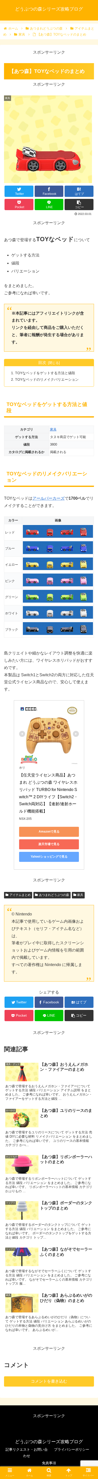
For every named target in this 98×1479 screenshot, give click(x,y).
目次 (42, 362)
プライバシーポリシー (71, 1449)
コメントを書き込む (49, 1381)
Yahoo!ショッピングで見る (49, 856)
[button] (88, 825)
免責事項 (49, 1463)
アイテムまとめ (20, 895)
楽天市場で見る (49, 844)
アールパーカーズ (48, 498)
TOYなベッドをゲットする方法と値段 (45, 373)
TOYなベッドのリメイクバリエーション (47, 379)
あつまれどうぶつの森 (54, 895)
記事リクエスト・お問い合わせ (27, 1452)
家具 (53, 429)
